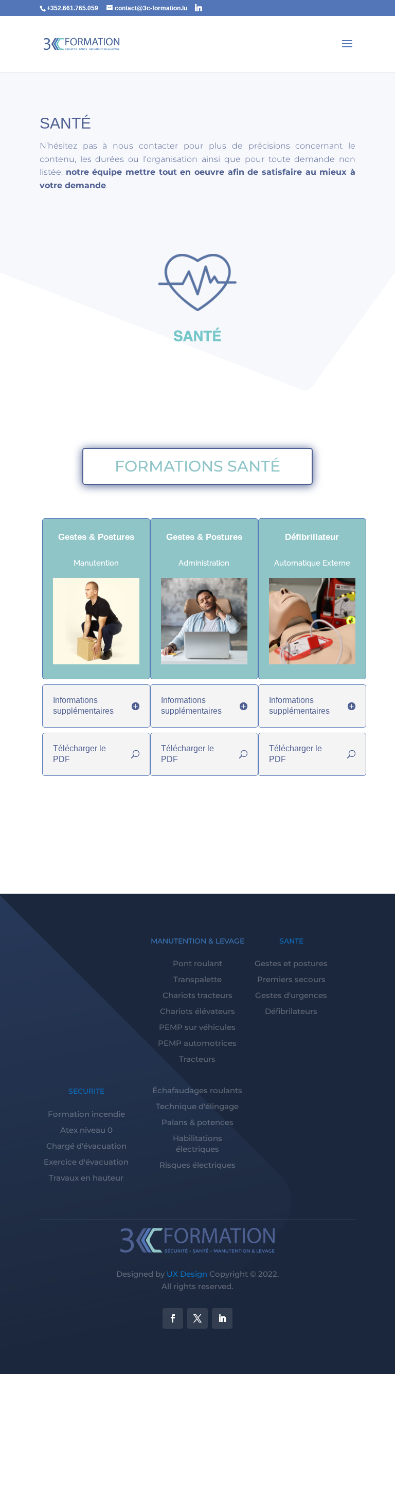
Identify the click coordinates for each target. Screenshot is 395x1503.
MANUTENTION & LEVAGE (197, 941)
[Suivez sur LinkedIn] (222, 1318)
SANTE (291, 941)
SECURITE (86, 1091)
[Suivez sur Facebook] (173, 1318)
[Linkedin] (198, 7)
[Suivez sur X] (197, 1318)
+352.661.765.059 (72, 8)
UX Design (187, 1274)
